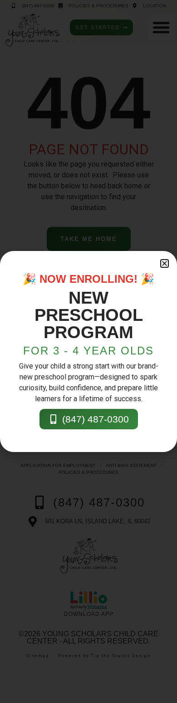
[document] (88, 351)
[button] (164, 263)
